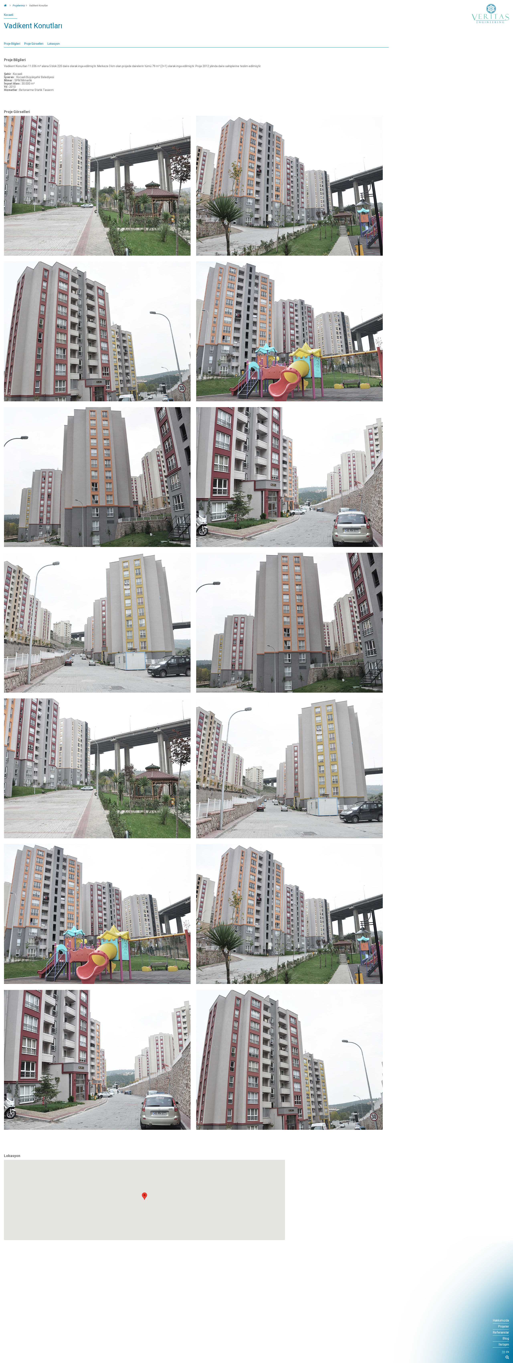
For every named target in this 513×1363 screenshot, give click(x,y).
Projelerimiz (19, 5)
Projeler (503, 1326)
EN (507, 1352)
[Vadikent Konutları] (97, 254)
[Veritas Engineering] (490, 13)
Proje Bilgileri (12, 43)
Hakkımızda (501, 1320)
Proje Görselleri (33, 43)
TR (503, 1352)
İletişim (504, 1344)
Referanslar (501, 1332)
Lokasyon (53, 43)
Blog (506, 1338)
